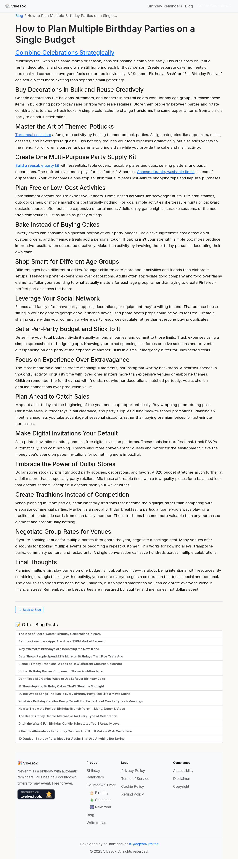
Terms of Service (135, 779)
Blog (189, 6)
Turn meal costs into (33, 134)
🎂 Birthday (99, 793)
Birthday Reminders (165, 6)
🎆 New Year (100, 807)
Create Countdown (214, 6)
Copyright (181, 786)
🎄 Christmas (100, 800)
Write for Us (96, 823)
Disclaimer (181, 779)
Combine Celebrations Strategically (64, 52)
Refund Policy (132, 794)
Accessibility (183, 771)
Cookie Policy (132, 786)
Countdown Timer (101, 785)
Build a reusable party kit (37, 165)
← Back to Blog (30, 609)
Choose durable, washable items (165, 172)
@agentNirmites (144, 844)
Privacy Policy (133, 771)
